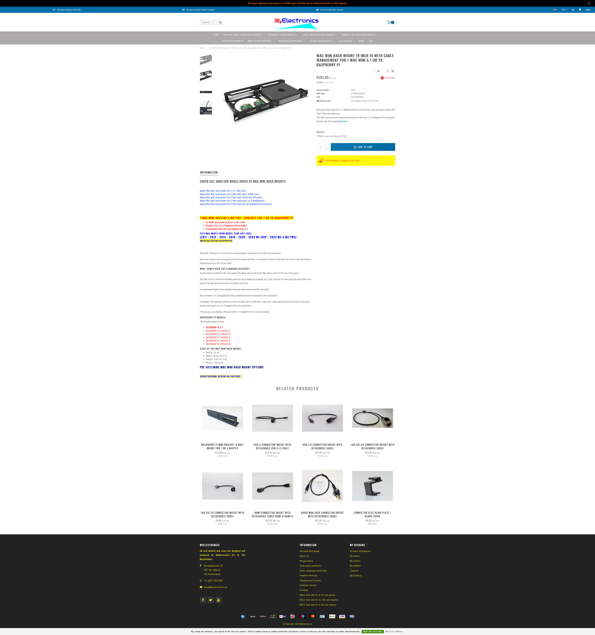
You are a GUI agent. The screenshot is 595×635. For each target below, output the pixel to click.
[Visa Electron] (352, 616)
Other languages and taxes (313, 570)
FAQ (371, 40)
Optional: (321, 132)
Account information (360, 551)
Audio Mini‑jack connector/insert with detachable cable (322, 514)
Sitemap (304, 590)
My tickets (355, 560)
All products (356, 575)
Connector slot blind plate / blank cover (372, 514)
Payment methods (308, 575)
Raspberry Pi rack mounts (282, 34)
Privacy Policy (306, 560)
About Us (304, 555)
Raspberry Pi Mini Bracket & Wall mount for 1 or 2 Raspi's (222, 446)
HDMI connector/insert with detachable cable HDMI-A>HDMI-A (272, 514)
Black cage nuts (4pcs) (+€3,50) (333, 136)
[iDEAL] (292, 616)
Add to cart (364, 147)
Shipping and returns (310, 580)
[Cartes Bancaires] (273, 616)
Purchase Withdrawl (309, 551)
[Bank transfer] (253, 616)
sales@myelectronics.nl (215, 587)
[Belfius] (263, 616)
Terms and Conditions (310, 565)
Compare (354, 570)
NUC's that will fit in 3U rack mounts (318, 604)
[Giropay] (282, 616)
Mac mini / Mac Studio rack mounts (242, 34)
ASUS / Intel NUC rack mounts (319, 34)
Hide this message (372, 632)
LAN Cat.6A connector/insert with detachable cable (372, 446)
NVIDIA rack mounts (233, 40)
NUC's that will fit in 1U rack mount (317, 595)
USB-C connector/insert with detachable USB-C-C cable (272, 446)
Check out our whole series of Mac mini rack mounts (242, 181)
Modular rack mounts (290, 40)
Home (216, 34)
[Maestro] (302, 616)
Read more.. (343, 121)
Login (588, 9)
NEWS (361, 40)
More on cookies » (394, 632)
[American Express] (243, 616)
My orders (354, 555)
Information (209, 172)
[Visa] (342, 616)
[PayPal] (332, 616)
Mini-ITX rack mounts (260, 40)
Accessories (345, 40)
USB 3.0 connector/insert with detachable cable (322, 446)
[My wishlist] (580, 9)
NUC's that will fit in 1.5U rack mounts (319, 599)
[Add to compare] (392, 71)
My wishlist (355, 565)
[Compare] (573, 9)
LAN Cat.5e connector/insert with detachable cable (222, 514)
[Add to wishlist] (387, 71)
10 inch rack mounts (321, 40)
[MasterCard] (312, 616)
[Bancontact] (322, 616)
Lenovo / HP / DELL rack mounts (359, 34)
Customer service (308, 585)
